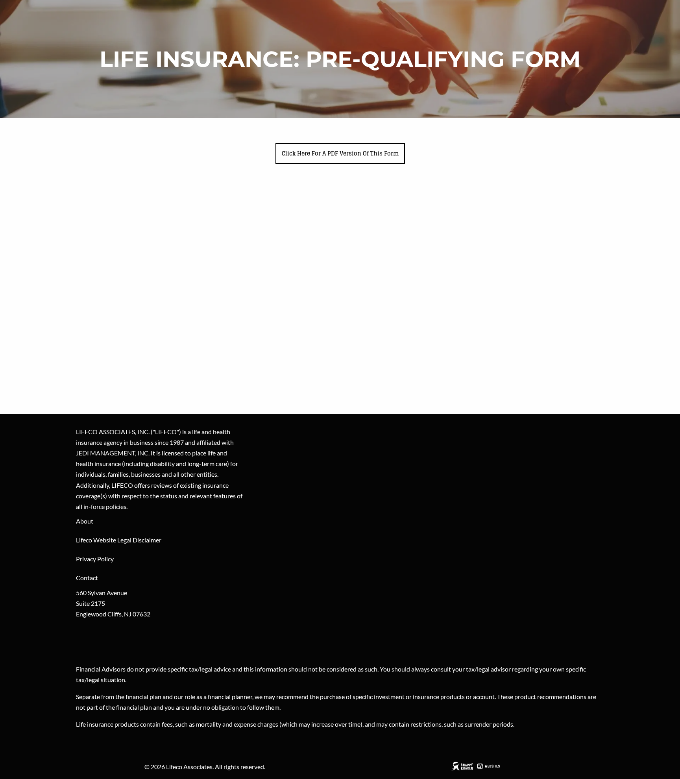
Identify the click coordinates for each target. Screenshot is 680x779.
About (84, 521)
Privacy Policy (95, 559)
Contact (87, 577)
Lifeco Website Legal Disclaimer (118, 540)
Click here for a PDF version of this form (340, 153)
